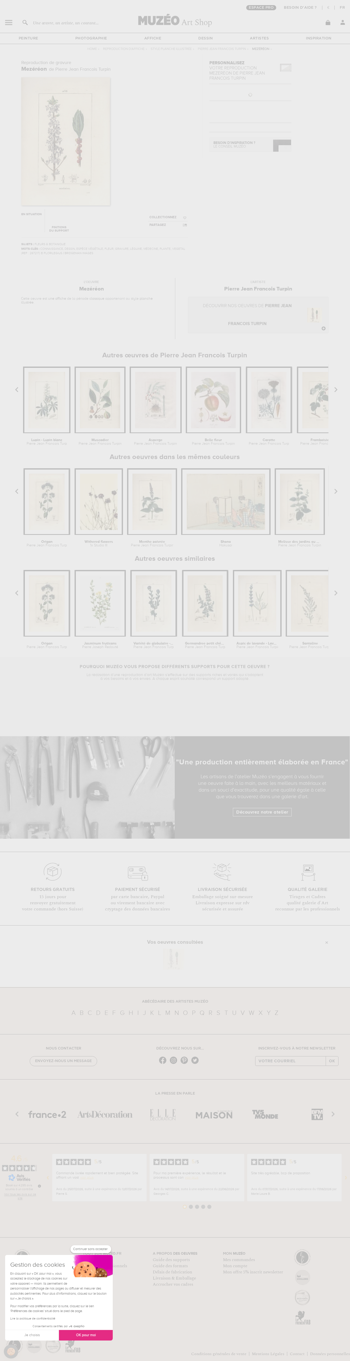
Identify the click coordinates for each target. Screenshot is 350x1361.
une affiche (57, 298)
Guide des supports (171, 1259)
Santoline (310, 645)
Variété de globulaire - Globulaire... (153, 645)
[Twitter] (196, 1063)
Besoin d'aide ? (300, 7)
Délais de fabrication (172, 1272)
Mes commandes (239, 1259)
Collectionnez (163, 217)
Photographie (91, 38)
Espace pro (261, 7)
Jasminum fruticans (100, 645)
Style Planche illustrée (171, 49)
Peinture (28, 38)
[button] (11, 1351)
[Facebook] (164, 1063)
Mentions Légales (268, 1354)
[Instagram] (174, 1063)
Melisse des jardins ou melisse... (299, 543)
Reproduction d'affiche (124, 49)
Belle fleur (213, 441)
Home (92, 49)
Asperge (155, 441)
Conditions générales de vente (218, 1354)
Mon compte (235, 1266)
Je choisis (32, 1335)
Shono (225, 543)
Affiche (152, 38)
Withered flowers (99, 543)
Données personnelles (330, 1354)
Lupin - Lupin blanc (47, 441)
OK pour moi (86, 1335)
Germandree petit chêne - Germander (205, 645)
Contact (297, 1354)
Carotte (269, 441)
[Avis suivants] (345, 1177)
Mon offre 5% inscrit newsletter (253, 1272)
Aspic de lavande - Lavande (257, 645)
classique (96, 298)
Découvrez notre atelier (262, 812)
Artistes (259, 38)
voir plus (87, 1177)
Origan (47, 543)
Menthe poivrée (152, 543)
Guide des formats (170, 1266)
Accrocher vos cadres (173, 1284)
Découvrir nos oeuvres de (247, 315)
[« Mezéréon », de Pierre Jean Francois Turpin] (173, 959)
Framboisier (320, 441)
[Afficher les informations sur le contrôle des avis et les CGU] (39, 1186)
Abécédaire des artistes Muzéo (175, 1001)
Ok (332, 1061)
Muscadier (100, 441)
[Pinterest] (185, 1063)
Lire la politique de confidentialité (32, 1318)
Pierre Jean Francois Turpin (222, 49)
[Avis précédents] (48, 1177)
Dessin (205, 38)
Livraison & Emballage (174, 1278)
